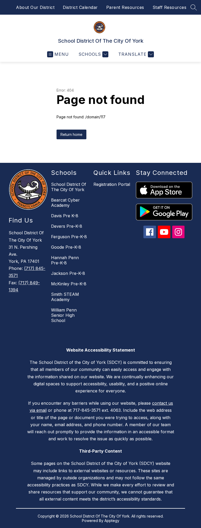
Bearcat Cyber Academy (65, 202)
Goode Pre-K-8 (66, 247)
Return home (71, 134)
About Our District (35, 7)
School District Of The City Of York (68, 187)
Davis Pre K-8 (64, 215)
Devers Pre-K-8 (66, 226)
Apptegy (111, 520)
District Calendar (80, 7)
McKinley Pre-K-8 (68, 283)
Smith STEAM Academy (65, 297)
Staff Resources (170, 7)
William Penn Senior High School (64, 315)
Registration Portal (111, 184)
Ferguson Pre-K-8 (69, 236)
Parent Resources (125, 7)
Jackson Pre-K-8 (68, 273)
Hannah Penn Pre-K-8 (65, 260)
